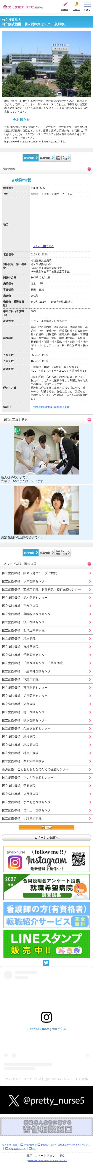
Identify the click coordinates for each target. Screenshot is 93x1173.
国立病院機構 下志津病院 (20, 679)
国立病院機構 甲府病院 (18, 785)
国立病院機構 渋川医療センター (25, 622)
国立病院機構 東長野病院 (20, 794)
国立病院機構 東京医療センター (25, 687)
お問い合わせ (30, 1145)
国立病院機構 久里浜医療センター (26, 728)
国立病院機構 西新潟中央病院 (23, 761)
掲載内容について (17, 1148)
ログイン (76, 10)
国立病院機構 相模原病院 (20, 744)
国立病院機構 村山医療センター (25, 712)
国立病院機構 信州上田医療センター (28, 810)
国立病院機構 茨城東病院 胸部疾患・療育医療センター (41, 589)
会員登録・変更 (9, 1145)
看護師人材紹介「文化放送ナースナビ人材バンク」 (65, 1145)
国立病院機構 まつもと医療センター (28, 802)
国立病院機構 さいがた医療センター (28, 777)
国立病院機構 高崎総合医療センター (28, 614)
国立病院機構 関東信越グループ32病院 (29, 573)
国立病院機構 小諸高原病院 (22, 818)
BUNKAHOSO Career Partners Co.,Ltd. (47, 1160)
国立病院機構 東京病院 (18, 704)
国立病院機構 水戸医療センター (25, 581)
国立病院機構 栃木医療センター (25, 597)
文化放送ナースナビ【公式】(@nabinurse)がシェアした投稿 (46, 1079)
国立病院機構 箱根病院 (18, 736)
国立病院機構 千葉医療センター (25, 655)
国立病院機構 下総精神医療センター (28, 671)
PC (62, 1155)
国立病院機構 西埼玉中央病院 (23, 630)
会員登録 (64, 10)
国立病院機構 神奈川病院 (20, 753)
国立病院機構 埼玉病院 (18, 638)
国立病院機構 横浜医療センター (25, 720)
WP (33, 1148)
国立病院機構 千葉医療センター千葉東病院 (32, 663)
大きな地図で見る (43, 246)
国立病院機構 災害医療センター (25, 695)
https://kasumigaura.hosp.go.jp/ (51, 406)
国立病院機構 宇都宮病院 (20, 605)
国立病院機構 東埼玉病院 (20, 646)
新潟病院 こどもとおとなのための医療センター (35, 769)
